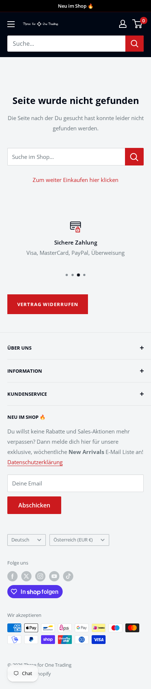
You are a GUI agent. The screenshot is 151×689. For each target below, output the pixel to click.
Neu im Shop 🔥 (75, 6)
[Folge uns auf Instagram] (40, 576)
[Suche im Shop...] (134, 156)
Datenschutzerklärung (35, 462)
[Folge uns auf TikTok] (68, 576)
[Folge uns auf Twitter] (26, 576)
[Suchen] (134, 44)
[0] (137, 23)
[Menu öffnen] (11, 24)
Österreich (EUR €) (73, 539)
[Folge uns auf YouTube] (54, 576)
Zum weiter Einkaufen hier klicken (75, 179)
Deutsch (20, 539)
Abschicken (34, 505)
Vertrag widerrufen (47, 304)
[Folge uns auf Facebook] (12, 576)
